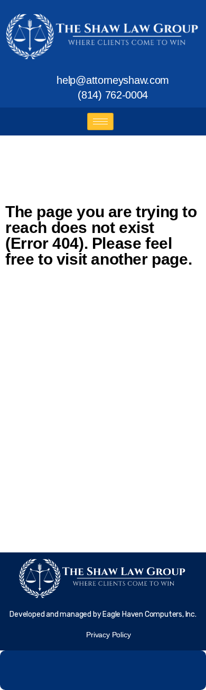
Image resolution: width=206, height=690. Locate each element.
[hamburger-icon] (100, 121)
